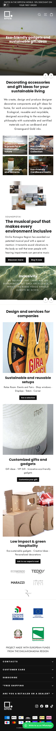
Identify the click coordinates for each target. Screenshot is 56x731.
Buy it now (36, 259)
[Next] (51, 75)
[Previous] (45, 75)
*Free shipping (13, 685)
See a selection (28, 398)
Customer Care (14, 669)
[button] (6, 5)
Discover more (15, 259)
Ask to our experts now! (28, 561)
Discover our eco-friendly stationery (28, 51)
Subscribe (10, 677)
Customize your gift (28, 479)
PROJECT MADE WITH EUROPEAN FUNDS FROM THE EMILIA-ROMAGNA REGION (28, 649)
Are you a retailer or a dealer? (26, 693)
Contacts (10, 661)
